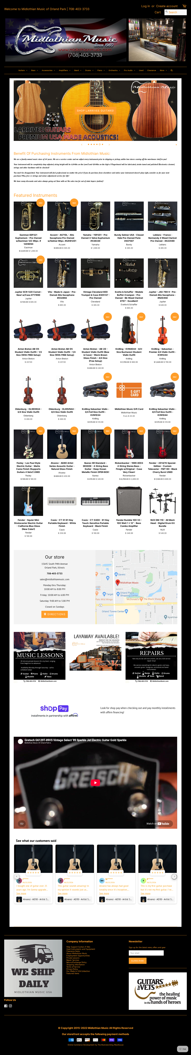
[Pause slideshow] (176, 144)
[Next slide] (109, 144)
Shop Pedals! (95, 110)
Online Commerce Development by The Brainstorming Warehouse (95, 1044)
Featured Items (72, 973)
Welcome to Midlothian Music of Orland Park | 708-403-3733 (46, 9)
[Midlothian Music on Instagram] (10, 1006)
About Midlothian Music (76, 953)
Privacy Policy (72, 969)
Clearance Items (73, 951)
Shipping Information (75, 964)
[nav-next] (174, 876)
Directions (56, 614)
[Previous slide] (82, 144)
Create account (167, 6)
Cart (158, 12)
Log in (145, 6)
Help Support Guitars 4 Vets (78, 946)
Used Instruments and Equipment (80, 949)
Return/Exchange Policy (76, 962)
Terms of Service (73, 966)
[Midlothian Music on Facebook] (5, 1006)
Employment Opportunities (78, 955)
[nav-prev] (17, 876)
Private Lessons (72, 957)
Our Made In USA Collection (78, 971)
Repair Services (72, 960)
